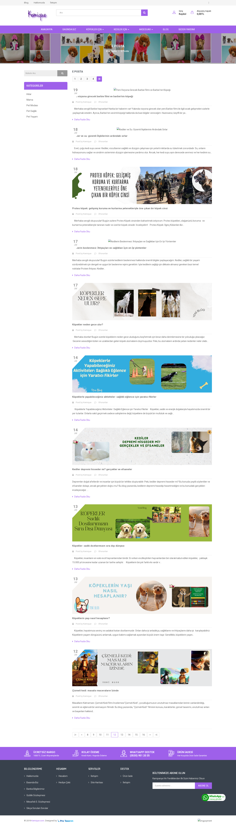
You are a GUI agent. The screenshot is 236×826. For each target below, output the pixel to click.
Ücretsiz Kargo (44, 752)
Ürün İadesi (185, 752)
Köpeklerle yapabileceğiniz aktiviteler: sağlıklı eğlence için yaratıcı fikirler (114, 396)
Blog (26, 2)
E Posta (125, 51)
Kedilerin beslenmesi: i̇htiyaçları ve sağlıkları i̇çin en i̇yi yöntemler (109, 247)
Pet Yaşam (32, 116)
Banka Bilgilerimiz (35, 789)
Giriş (181, 11)
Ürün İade (128, 776)
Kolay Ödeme (90, 752)
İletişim (53, 2)
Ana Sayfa (111, 51)
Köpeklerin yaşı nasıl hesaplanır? (91, 618)
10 (100, 734)
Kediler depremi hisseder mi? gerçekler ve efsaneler (102, 469)
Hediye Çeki (64, 782)
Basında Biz (32, 782)
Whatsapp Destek (142, 752)
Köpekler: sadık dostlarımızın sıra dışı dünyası (98, 545)
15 (136, 734)
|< (75, 734)
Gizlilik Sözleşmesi (35, 795)
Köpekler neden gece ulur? (87, 324)
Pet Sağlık (31, 111)
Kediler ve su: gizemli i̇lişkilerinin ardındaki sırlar (99, 135)
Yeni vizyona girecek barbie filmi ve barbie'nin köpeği (102, 96)
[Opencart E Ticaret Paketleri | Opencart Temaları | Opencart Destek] (65, 820)
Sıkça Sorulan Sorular (37, 808)
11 (107, 734)
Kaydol (182, 14)
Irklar (28, 94)
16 (143, 734)
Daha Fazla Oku (82, 119)
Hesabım (63, 776)
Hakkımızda (39, 2)
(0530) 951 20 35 (140, 755)
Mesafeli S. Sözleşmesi (38, 801)
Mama (29, 99)
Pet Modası (32, 105)
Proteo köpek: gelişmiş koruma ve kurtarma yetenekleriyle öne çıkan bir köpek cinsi (120, 208)
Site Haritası (97, 782)
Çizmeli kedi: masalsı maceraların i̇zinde (95, 690)
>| (156, 734)
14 (129, 734)
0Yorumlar (103, 102)
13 (122, 734)
